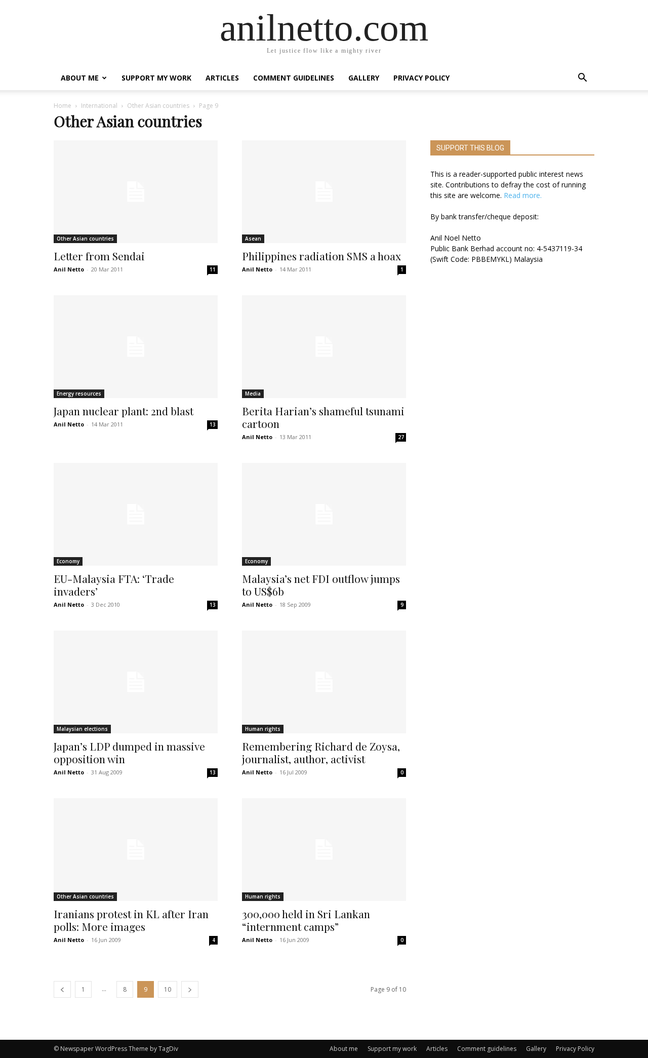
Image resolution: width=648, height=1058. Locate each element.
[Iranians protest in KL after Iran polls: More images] (136, 849)
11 (213, 269)
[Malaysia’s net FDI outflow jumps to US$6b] (324, 514)
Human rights (262, 728)
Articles (222, 78)
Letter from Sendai (99, 256)
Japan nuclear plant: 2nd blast (123, 411)
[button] (582, 79)
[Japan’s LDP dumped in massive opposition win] (136, 682)
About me (80, 78)
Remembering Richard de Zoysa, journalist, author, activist (321, 752)
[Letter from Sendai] (136, 191)
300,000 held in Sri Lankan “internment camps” (306, 920)
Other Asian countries (158, 105)
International (99, 105)
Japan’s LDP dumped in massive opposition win (129, 752)
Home (62, 105)
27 (401, 437)
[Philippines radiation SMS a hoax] (324, 191)
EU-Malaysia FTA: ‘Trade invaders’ (114, 584)
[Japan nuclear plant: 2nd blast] (136, 346)
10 (167, 989)
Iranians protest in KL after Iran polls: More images (131, 920)
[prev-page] (62, 989)
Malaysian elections (82, 728)
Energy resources (79, 393)
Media (253, 393)
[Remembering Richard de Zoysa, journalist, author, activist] (324, 682)
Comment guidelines (293, 78)
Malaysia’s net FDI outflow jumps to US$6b (321, 584)
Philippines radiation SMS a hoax (321, 256)
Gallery (363, 78)
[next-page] (189, 989)
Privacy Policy (421, 78)
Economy (68, 561)
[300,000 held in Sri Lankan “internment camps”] (324, 849)
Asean (253, 238)
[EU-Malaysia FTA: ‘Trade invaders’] (136, 514)
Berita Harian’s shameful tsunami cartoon (323, 417)
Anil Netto (69, 269)
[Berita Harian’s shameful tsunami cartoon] (324, 346)
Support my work (156, 78)
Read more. (523, 195)
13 (213, 424)
